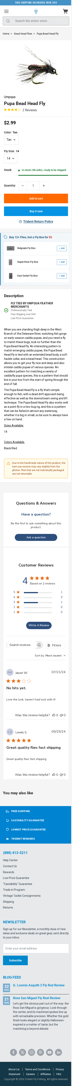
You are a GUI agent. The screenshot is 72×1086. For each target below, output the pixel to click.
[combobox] (50, 656)
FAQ (58, 1074)
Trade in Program (14, 889)
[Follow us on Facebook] (13, 1052)
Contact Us (10, 866)
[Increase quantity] (44, 185)
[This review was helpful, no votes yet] (53, 715)
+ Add (62, 248)
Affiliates (45, 1074)
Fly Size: (11, 151)
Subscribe (15, 960)
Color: (10, 132)
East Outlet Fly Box (27, 275)
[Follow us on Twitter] (22, 1052)
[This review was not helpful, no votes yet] (61, 715)
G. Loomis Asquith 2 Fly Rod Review (39, 985)
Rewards (8, 872)
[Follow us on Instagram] (31, 1052)
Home (6, 33)
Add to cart (36, 198)
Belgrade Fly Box (26, 248)
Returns (8, 907)
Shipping (8, 901)
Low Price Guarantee (16, 878)
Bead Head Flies (23, 33)
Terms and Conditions (37, 1069)
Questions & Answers (36, 503)
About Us (13, 1069)
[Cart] (65, 11)
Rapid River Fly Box (27, 262)
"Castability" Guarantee (17, 884)
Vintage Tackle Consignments (22, 895)
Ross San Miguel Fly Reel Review (36, 998)
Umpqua (9, 97)
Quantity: (10, 185)
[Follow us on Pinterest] (40, 1052)
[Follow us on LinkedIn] (58, 1052)
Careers (30, 1074)
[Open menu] (6, 11)
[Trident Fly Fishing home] (36, 11)
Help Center (10, 860)
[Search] (8, 21)
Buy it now (36, 211)
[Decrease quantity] (22, 185)
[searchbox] (21, 645)
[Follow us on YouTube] (49, 1052)
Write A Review (39, 625)
